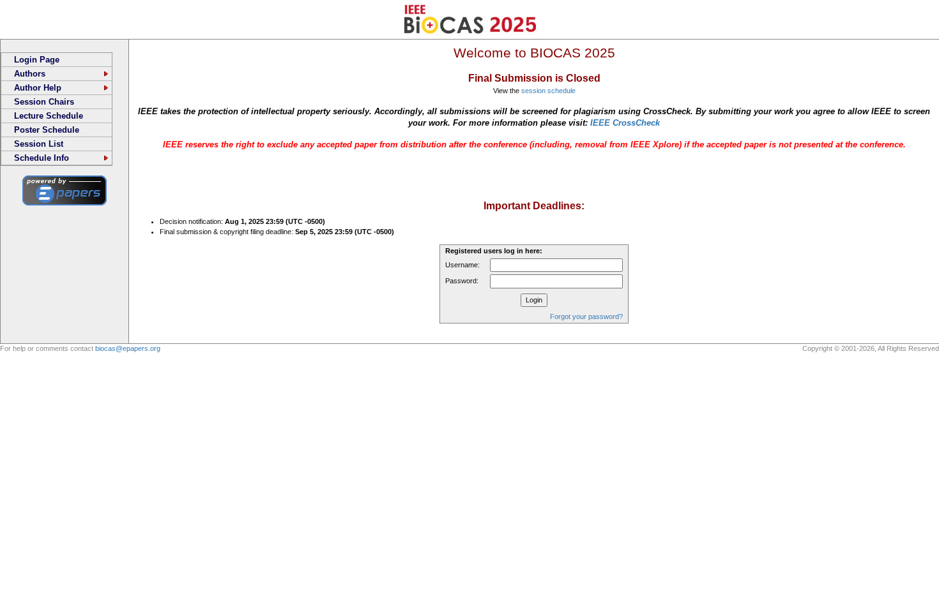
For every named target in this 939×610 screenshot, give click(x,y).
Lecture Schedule (48, 116)
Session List (38, 144)
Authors (29, 73)
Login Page (36, 59)
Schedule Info (41, 158)
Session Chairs (44, 102)
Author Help (37, 88)
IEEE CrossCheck (625, 123)
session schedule (548, 90)
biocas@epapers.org (127, 348)
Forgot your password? (586, 316)
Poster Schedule (46, 130)
